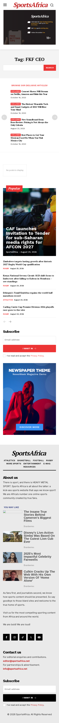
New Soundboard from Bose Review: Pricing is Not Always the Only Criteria (29, 122)
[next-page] (54, 117)
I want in (28, 348)
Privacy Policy (37, 356)
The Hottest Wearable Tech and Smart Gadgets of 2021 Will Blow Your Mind (29, 107)
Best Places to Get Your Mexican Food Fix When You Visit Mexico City (27, 137)
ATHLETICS (8, 300)
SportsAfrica (12, 252)
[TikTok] (22, 637)
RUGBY (6, 268)
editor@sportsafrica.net (16, 660)
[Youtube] (39, 637)
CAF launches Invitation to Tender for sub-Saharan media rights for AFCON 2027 (28, 237)
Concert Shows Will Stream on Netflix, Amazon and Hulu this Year (29, 92)
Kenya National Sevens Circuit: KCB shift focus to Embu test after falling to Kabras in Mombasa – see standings (28, 278)
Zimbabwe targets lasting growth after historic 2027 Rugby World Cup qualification (27, 263)
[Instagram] (14, 637)
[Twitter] (31, 637)
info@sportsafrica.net (15, 668)
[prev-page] (4, 117)
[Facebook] (6, 637)
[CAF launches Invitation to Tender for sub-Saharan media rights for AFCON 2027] (29, 222)
